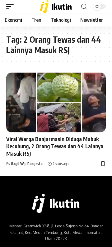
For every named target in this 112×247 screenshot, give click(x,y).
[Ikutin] (56, 6)
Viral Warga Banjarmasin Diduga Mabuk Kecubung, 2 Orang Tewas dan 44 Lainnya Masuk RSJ (54, 146)
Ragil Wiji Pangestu (27, 163)
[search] (84, 7)
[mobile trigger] (11, 6)
